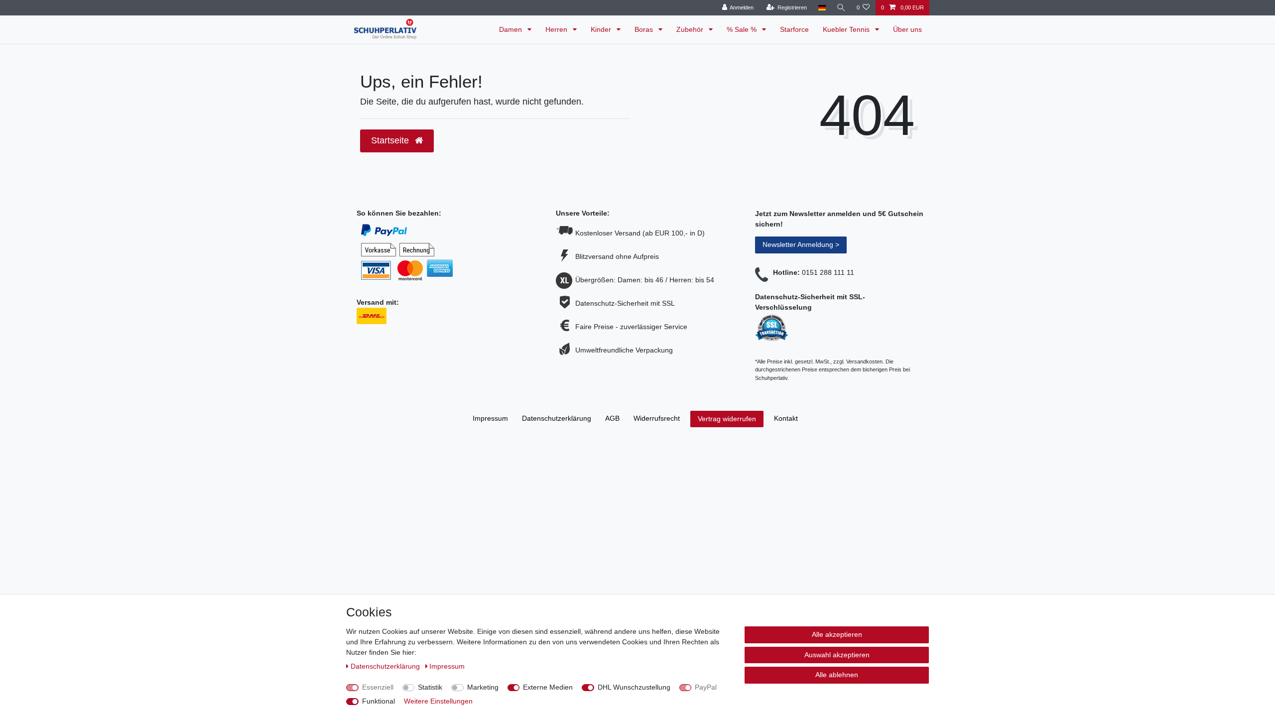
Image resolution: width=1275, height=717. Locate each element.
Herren (557, 29)
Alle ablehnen (836, 675)
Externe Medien (548, 687)
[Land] (821, 7)
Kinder (602, 29)
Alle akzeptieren (837, 634)
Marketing (483, 687)
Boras (645, 29)
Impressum (490, 418)
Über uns (907, 29)
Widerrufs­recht (657, 418)
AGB (612, 418)
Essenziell (377, 687)
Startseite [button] (391, 140)
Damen (511, 29)
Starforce (794, 29)
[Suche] (841, 7)
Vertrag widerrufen (727, 419)
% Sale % (743, 29)
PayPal (706, 687)
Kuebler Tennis (847, 29)
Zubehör (690, 29)
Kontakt (786, 418)
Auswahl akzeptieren (837, 655)
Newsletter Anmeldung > (801, 244)
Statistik (430, 687)
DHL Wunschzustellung (634, 687)
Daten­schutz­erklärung (556, 418)
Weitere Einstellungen (438, 701)
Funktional (378, 701)
